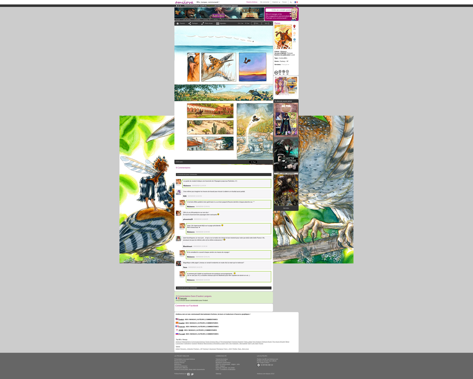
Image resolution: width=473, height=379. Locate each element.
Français (183, 298)
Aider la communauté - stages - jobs (228, 364)
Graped (194, 343)
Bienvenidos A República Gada (214, 343)
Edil (249, 343)
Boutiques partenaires (223, 362)
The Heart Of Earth (278, 342)
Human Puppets (237, 342)
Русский (181, 334)
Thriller (235, 349)
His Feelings (257, 342)
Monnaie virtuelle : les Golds (225, 368)
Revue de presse (180, 361)
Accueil (178, 19)
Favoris (182, 23)
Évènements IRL (221, 361)
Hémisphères (186, 342)
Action (178, 349)
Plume (261, 343)
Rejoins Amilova (251, 2)
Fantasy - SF (207, 19)
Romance (220, 349)
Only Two (229, 343)
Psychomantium (226, 342)
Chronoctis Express (198, 342)
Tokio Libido (248, 342)
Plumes (216, 19)
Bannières (177, 364)
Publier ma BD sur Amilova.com (267, 359)
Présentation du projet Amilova (184, 359)
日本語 (180, 330)
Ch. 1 (222, 19)
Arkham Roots (267, 342)
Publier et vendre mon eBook (266, 361)
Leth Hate (255, 343)
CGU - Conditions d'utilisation (225, 369)
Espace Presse (179, 362)
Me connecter (264, 2)
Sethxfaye (187, 343)
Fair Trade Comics (263, 362)
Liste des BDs (187, 19)
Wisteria (200, 343)
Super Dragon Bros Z (213, 342)
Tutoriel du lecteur (222, 359)
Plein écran (209, 23)
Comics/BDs (197, 19)
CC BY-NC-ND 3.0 (266, 365)
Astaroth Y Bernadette (240, 343)
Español (181, 323)
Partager (195, 23)
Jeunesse (212, 349)
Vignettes (223, 23)
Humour (206, 349)
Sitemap (218, 374)
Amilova (178, 342)
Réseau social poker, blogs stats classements (189, 369)
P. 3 (228, 19)
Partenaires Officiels (181, 368)
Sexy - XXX (228, 349)
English (181, 319)
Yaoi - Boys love (243, 349)
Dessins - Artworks (187, 349)
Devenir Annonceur (180, 366)
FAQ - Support (220, 366)
